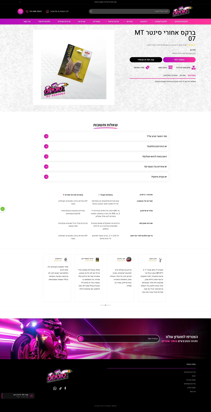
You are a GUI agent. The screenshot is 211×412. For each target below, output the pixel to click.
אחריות (183, 75)
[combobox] (129, 11)
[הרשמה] (81, 338)
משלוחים (192, 75)
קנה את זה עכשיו (146, 59)
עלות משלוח (192, 53)
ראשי (194, 376)
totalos (108, 406)
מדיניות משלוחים (190, 384)
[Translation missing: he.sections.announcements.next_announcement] (20, 2)
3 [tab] (107, 305)
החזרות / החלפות (171, 75)
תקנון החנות (191, 387)
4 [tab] (105, 305)
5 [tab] (103, 305)
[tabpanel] (153, 278)
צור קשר (193, 391)
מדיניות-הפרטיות (190, 372)
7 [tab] (100, 305)
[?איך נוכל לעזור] (91, 11)
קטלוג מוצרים (191, 380)
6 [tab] (102, 305)
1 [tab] (110, 305)
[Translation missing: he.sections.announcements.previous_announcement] (191, 2)
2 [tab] (108, 305)
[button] (20, 11)
